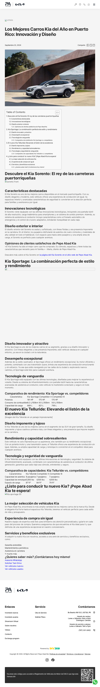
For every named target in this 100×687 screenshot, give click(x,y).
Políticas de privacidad (57, 654)
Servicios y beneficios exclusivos (23, 164)
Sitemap (87, 654)
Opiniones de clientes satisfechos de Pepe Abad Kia (31, 127)
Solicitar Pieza (40, 617)
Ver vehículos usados (14, 569)
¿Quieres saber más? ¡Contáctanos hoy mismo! (29, 167)
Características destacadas (20, 119)
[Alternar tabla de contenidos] (56, 112)
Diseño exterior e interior (20, 124)
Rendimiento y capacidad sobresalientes (26, 148)
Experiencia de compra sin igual (23, 162)
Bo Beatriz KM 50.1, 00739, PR (79, 612)
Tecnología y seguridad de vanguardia (25, 151)
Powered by (44, 648)
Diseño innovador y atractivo (21, 132)
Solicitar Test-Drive (13, 563)
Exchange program (12, 638)
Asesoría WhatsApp (13, 560)
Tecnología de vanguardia (21, 137)
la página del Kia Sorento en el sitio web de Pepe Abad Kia (66, 255)
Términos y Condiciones (75, 654)
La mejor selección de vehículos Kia (24, 159)
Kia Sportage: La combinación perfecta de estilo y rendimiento (32, 129)
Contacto (8, 634)
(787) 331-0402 (85, 630)
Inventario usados (11, 617)
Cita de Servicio (41, 613)
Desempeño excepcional (20, 135)
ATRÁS (10, 20)
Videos (7, 630)
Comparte (81, 45)
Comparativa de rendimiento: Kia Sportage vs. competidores (33, 140)
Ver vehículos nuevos (14, 566)
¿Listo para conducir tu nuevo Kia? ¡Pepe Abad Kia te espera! (32, 156)
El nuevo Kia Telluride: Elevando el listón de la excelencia (30, 143)
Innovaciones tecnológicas (21, 121)
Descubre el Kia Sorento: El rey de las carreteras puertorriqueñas (33, 116)
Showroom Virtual (11, 621)
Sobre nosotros (10, 626)
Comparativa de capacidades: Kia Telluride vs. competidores (34, 154)
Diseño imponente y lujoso (20, 146)
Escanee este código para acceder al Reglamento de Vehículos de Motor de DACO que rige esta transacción (42, 675)
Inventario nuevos (11, 613)
